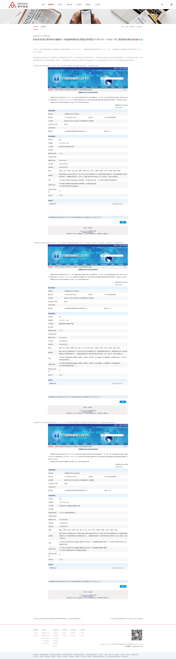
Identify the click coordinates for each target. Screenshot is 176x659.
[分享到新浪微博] (137, 39)
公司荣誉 (64, 635)
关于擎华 (78, 4)
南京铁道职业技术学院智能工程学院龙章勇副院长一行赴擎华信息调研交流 (59, 618)
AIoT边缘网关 (45, 641)
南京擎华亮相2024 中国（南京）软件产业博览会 (129, 618)
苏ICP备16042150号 (137, 646)
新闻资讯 (51, 4)
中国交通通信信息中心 (92, 654)
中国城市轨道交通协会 (98, 656)
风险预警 (55, 635)
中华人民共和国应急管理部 (113, 656)
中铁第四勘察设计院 (79, 654)
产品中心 (60, 4)
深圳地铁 (53, 656)
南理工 (128, 654)
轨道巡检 (55, 633)
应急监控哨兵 (45, 638)
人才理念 (81, 633)
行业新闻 (43, 26)
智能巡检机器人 (46, 633)
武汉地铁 (89, 656)
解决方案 (69, 4)
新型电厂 (55, 646)
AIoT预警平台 (45, 643)
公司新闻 (35, 26)
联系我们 (88, 4)
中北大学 (122, 654)
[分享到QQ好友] (142, 39)
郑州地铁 (59, 656)
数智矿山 (55, 643)
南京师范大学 (124, 656)
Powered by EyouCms (137, 644)
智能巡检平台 (45, 635)
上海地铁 (41, 656)
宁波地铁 (71, 656)
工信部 (105, 654)
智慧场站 (55, 638)
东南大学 (116, 654)
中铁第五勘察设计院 (67, 654)
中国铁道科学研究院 (55, 654)
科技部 (100, 654)
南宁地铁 (83, 656)
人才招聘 (97, 4)
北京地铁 (35, 656)
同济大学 (110, 654)
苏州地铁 (77, 656)
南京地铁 (47, 656)
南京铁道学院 (134, 654)
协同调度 (55, 641)
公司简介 (64, 633)
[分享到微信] (140, 39)
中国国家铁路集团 (44, 654)
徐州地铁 (65, 656)
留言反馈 (73, 635)
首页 (43, 4)
